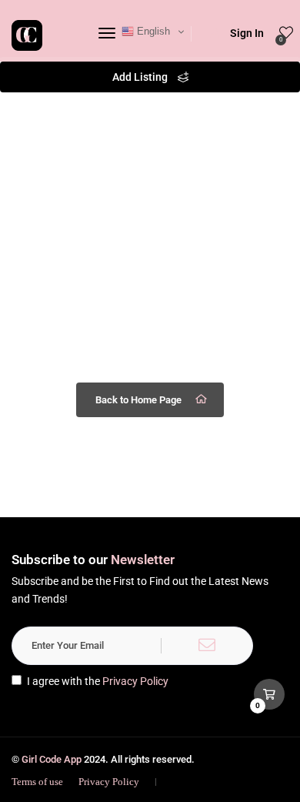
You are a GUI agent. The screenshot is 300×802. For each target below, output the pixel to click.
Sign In (247, 33)
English (152, 31)
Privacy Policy (135, 681)
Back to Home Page (138, 400)
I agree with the (97, 681)
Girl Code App (52, 759)
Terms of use (37, 781)
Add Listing (141, 77)
